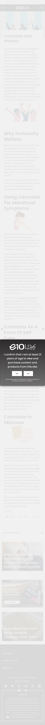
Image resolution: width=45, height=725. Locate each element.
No (28, 373)
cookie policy (30, 381)
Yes (17, 373)
